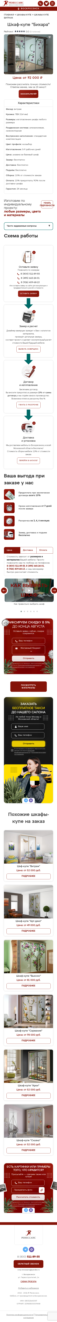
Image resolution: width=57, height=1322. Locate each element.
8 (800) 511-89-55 (30, 274)
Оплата (43, 550)
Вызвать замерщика (29, 349)
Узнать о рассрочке (28, 405)
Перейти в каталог (28, 460)
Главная (9, 15)
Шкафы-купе (24, 15)
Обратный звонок (28, 1264)
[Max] (31, 800)
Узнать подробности (47, 204)
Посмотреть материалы (28, 686)
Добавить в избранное (28, 1288)
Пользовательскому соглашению (22, 667)
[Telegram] (26, 800)
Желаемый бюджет (30, 648)
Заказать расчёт (28, 94)
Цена (9, 550)
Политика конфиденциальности (19, 1315)
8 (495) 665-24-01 (30, 278)
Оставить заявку (28, 293)
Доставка (28, 550)
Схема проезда (28, 1282)
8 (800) (28, 1256)
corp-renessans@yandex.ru (28, 1270)
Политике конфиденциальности (29, 665)
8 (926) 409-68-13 (30, 282)
